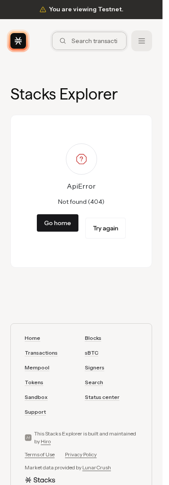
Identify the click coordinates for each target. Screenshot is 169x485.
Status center (102, 397)
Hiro (46, 441)
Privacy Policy (81, 454)
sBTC (91, 352)
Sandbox (36, 397)
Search (94, 382)
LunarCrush (96, 467)
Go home (57, 223)
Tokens (34, 382)
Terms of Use (40, 454)
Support (35, 412)
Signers (94, 367)
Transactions (41, 352)
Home (32, 338)
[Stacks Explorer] (18, 41)
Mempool (37, 367)
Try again (105, 228)
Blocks (93, 338)
